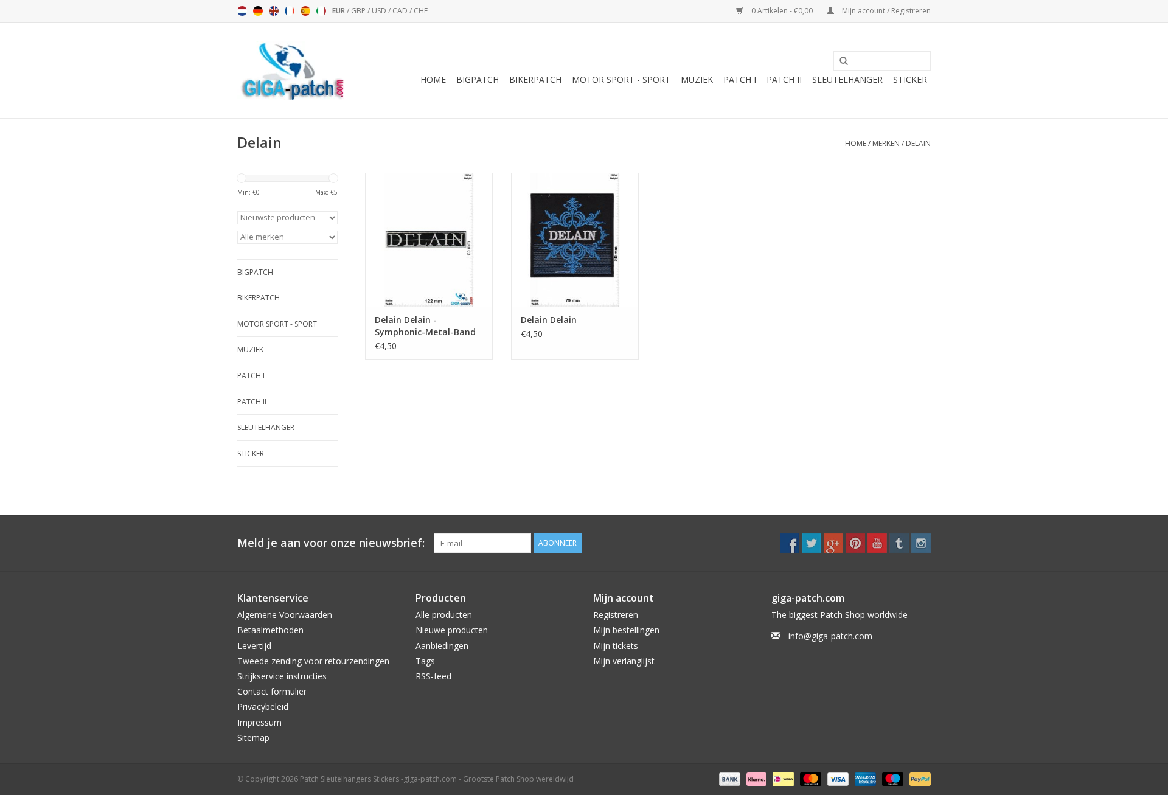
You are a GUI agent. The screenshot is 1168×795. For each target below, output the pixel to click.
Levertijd (254, 645)
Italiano (321, 11)
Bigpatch (477, 79)
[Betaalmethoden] (728, 778)
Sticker (910, 79)
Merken (886, 143)
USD (380, 10)
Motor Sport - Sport (621, 79)
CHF (421, 10)
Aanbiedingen (441, 645)
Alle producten (443, 614)
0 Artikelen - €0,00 (782, 10)
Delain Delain (549, 319)
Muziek (697, 79)
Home (433, 79)
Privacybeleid (262, 706)
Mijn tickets (615, 645)
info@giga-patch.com (830, 636)
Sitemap (253, 737)
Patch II (784, 79)
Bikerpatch (535, 79)
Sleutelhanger (847, 79)
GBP (359, 10)
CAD (400, 10)
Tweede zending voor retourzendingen (313, 661)
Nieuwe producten (451, 630)
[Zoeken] (839, 61)
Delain (918, 143)
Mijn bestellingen (626, 630)
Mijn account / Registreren (885, 10)
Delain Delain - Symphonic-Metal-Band (425, 326)
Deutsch (258, 11)
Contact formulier (272, 691)
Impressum (259, 722)
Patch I (739, 79)
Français (289, 11)
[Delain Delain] (575, 240)
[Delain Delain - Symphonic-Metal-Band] (429, 240)
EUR (339, 10)
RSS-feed (433, 676)
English (274, 11)
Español (305, 11)
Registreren (615, 614)
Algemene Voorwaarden (284, 614)
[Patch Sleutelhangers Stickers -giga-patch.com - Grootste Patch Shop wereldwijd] (292, 70)
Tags (425, 661)
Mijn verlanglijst (624, 661)
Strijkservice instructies (282, 676)
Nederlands (242, 11)
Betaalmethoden (270, 630)
